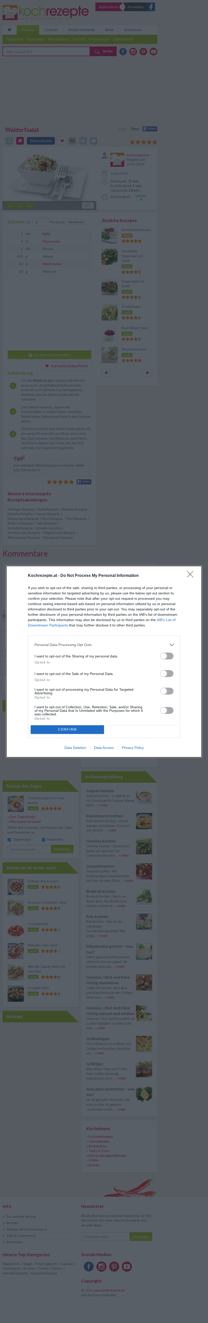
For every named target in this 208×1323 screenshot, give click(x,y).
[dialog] (104, 661)
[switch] (167, 656)
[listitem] (104, 645)
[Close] (192, 576)
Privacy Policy (133, 748)
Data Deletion (75, 748)
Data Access (104, 748)
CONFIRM (67, 729)
